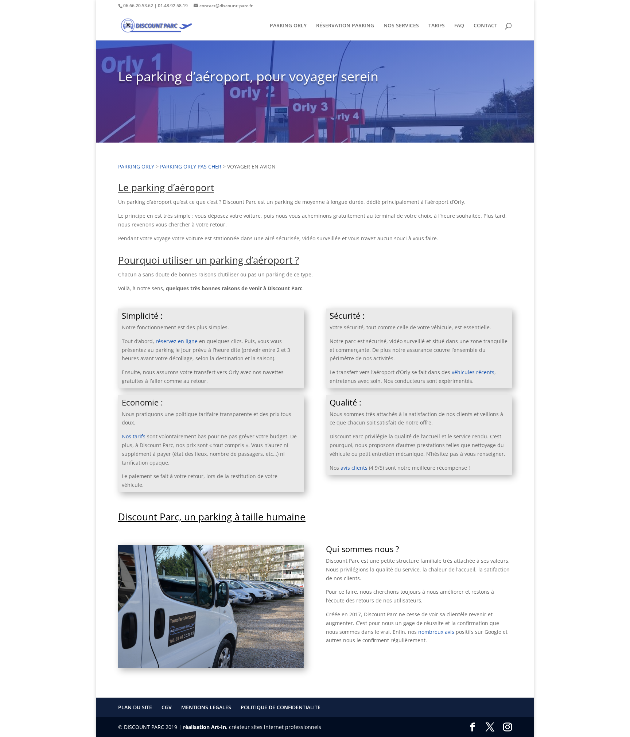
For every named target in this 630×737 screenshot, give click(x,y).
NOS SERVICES (401, 26)
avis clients (355, 467)
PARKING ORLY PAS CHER (190, 166)
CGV (167, 707)
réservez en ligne (177, 341)
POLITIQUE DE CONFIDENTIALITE (280, 707)
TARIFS (436, 26)
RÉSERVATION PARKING (345, 26)
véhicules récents (473, 372)
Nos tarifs (133, 436)
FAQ (459, 26)
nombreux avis (436, 631)
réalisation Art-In (204, 727)
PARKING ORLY (288, 26)
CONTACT (485, 26)
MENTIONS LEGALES (206, 707)
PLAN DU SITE (135, 707)
